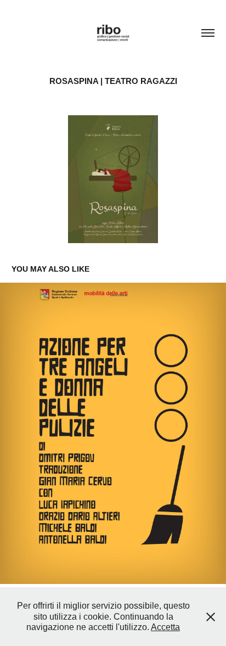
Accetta (165, 627)
